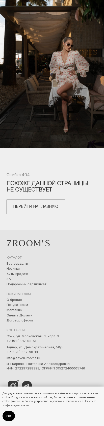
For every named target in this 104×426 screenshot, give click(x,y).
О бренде (14, 300)
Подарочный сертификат (26, 284)
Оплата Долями (19, 315)
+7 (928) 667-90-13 (22, 352)
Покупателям (17, 305)
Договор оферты (20, 320)
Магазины (14, 310)
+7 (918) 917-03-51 (21, 341)
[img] (27, 386)
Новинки (13, 268)
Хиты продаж (17, 274)
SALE (10, 279)
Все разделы (17, 263)
